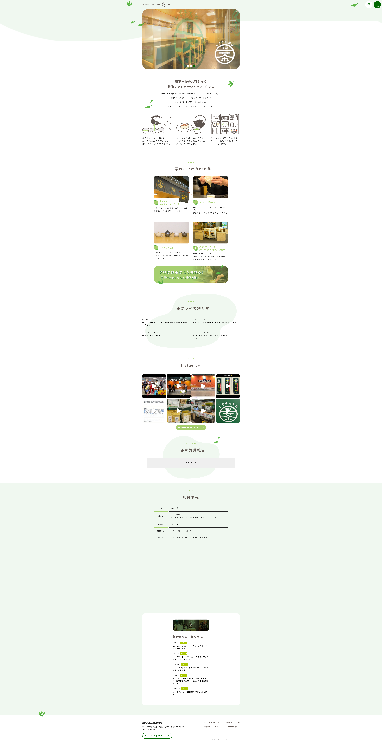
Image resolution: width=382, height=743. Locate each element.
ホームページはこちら (154, 736)
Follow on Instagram (189, 427)
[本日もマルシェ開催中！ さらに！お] (179, 411)
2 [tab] (191, 66)
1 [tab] (188, 66)
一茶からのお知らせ (232, 722)
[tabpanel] (191, 39)
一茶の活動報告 (232, 726)
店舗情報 (206, 726)
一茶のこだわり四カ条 (211, 722)
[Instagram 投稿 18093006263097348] (179, 386)
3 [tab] (194, 66)
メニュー (218, 726)
